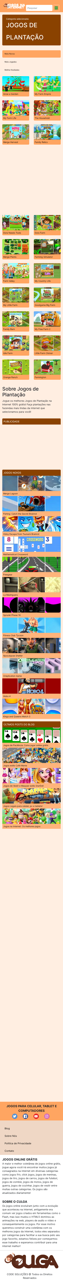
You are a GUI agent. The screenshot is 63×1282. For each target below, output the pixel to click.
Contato (9, 1150)
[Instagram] (47, 1116)
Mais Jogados (11, 62)
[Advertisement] (31, 179)
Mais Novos (10, 54)
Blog (7, 1128)
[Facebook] (25, 1116)
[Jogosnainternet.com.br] (14, 5)
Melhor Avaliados (12, 70)
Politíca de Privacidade (18, 1143)
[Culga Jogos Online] (31, 1260)
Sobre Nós (11, 1135)
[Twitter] (14, 1116)
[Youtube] (36, 1116)
